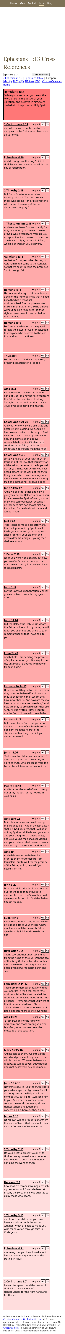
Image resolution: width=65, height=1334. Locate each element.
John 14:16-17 (13, 488)
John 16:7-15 (12, 1083)
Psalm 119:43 (12, 785)
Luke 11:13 (11, 918)
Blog (49, 3)
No (47, 124)
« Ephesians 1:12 (12, 78)
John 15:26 (11, 752)
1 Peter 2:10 (12, 554)
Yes (42, 124)
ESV (37, 81)
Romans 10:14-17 (15, 686)
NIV (5, 81)
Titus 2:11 (10, 356)
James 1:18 (11, 1116)
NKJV (21, 81)
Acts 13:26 (10, 1017)
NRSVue (29, 81)
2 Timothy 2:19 (13, 190)
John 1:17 (10, 587)
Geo (22, 3)
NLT (15, 81)
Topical (32, 3)
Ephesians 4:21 (14, 1248)
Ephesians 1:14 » (34, 78)
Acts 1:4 (9, 851)
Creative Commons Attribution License (22, 1319)
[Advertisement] (32, 31)
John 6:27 (10, 884)
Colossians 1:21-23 (16, 422)
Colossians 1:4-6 (14, 455)
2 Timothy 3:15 (13, 1215)
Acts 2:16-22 (12, 818)
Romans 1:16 (12, 322)
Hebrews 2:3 (12, 1182)
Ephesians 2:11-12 (16, 984)
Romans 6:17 (12, 719)
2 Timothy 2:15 (13, 1149)
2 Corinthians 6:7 (15, 1281)
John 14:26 (11, 620)
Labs (41, 3)
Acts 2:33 (10, 389)
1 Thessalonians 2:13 (17, 223)
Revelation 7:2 (13, 951)
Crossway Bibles (11, 1327)
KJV (10, 81)
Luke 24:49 (11, 653)
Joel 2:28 (9, 521)
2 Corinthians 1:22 (16, 124)
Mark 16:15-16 (13, 1050)
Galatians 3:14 (13, 256)
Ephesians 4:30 (14, 157)
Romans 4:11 (12, 289)
